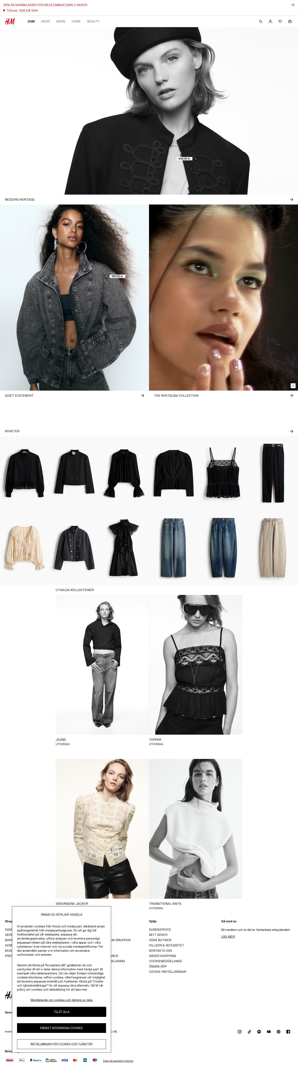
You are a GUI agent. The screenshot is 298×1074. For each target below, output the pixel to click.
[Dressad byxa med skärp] (273, 473)
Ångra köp (158, 966)
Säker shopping (162, 956)
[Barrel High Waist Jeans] (273, 547)
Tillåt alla (62, 1011)
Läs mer (228, 936)
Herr (45, 21)
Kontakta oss (160, 950)
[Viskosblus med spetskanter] (124, 473)
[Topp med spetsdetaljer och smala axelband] (223, 473)
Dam (31, 21)
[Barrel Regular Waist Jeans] (223, 547)
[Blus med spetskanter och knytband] (25, 547)
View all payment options (118, 1060)
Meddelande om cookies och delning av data (61, 1000)
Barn (60, 21)
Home (76, 21)
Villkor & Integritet (166, 945)
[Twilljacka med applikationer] (74, 473)
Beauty (93, 21)
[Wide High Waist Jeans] (174, 547)
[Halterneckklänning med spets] (124, 547)
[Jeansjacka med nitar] (74, 547)
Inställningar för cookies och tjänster (61, 1044)
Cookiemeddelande (165, 961)
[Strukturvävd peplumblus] (174, 473)
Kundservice (160, 929)
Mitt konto (158, 935)
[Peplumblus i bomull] (25, 473)
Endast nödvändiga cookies (61, 1028)
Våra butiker (160, 940)
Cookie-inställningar (167, 971)
